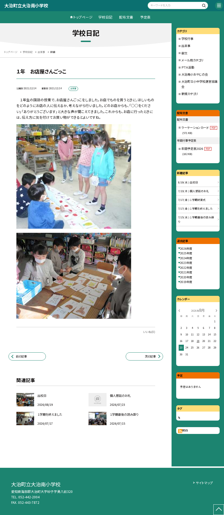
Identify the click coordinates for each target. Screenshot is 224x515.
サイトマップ (204, 482)
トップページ (83, 17)
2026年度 (186, 248)
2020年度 (186, 277)
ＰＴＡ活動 (187, 67)
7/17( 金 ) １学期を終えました (195, 208)
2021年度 (186, 272)
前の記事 (21, 356)
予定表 (145, 17)
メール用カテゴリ (192, 60)
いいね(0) (149, 332)
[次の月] (216, 310)
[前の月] (179, 310)
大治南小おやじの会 (194, 74)
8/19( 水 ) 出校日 (188, 182)
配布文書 (126, 17)
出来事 (185, 45)
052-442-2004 (29, 497)
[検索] (203, 6)
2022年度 (186, 268)
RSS (185, 430)
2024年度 (186, 258)
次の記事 (150, 356)
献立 (184, 53)
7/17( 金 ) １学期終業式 (192, 200)
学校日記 (105, 17)
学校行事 (187, 38)
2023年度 (186, 263)
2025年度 (186, 253)
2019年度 (186, 282)
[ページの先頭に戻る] (219, 510)
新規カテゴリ (189, 93)
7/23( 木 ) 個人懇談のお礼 (193, 191)
